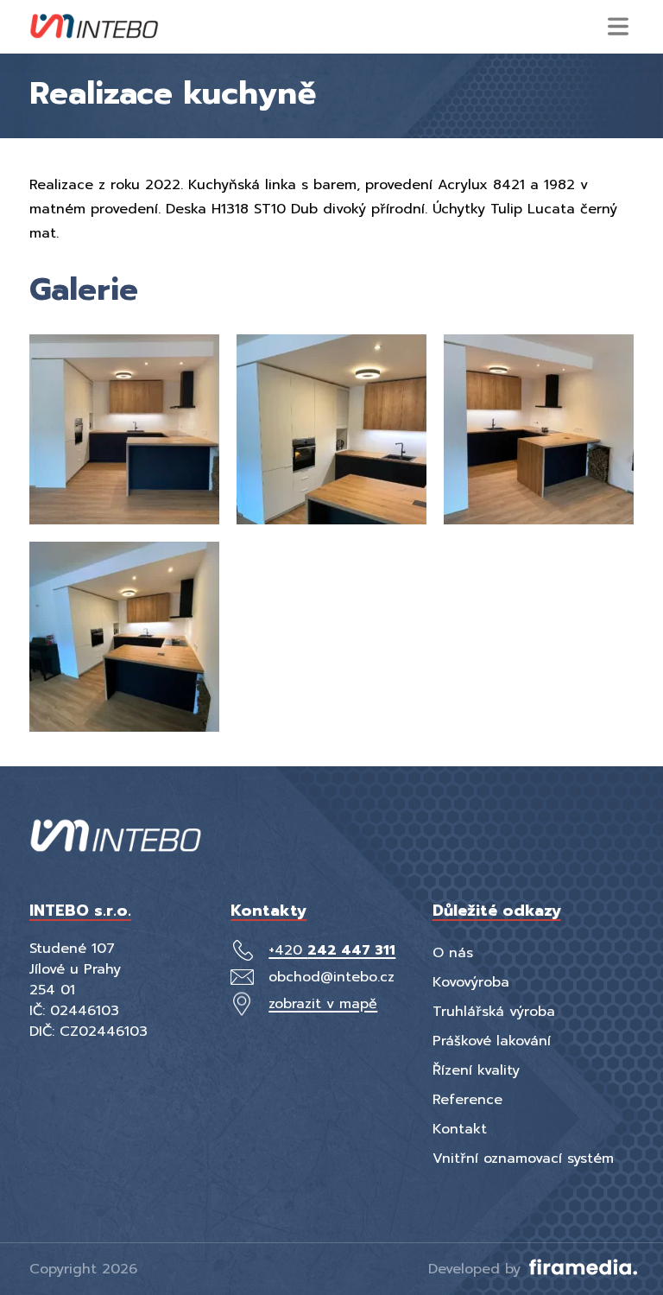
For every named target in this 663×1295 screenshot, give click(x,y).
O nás (453, 953)
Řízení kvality (476, 1070)
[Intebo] (94, 27)
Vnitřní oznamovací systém (523, 1158)
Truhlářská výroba (494, 1011)
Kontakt (460, 1129)
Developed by (477, 1269)
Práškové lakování (492, 1041)
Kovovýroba (471, 982)
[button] (618, 26)
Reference (467, 1099)
